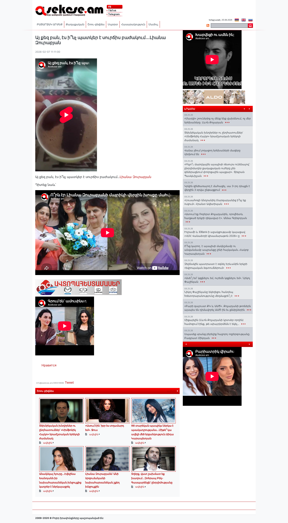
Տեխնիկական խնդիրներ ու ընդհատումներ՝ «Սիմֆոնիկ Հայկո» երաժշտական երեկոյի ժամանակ (213, 136)
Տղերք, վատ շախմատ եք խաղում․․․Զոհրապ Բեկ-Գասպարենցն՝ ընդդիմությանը (151, 478)
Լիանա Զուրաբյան (135, 177)
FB (109, 6)
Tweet (69, 382)
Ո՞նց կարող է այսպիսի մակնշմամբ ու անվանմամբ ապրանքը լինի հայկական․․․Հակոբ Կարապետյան (216, 249)
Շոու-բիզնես (96, 24)
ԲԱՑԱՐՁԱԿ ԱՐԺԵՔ (49, 24)
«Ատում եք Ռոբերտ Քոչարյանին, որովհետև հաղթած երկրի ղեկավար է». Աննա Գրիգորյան (215, 216)
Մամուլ (153, 24)
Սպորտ (113, 24)
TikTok (112, 10)
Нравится (49, 365)
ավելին (172, 391)
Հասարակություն (133, 24)
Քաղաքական (75, 24)
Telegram (114, 14)
